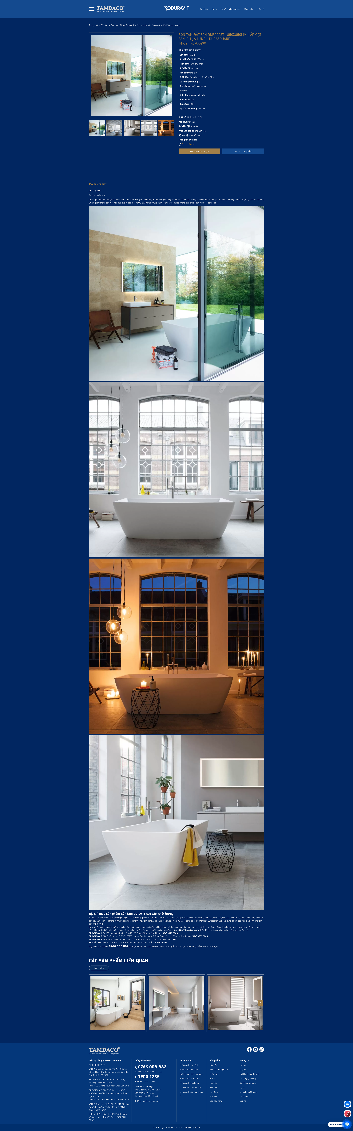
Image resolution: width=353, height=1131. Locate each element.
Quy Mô (243, 1069)
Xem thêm (99, 968)
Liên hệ (261, 9)
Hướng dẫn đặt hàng (189, 1069)
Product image (188, 144)
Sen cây (213, 1083)
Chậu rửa (214, 1074)
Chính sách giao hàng (189, 1083)
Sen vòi (213, 1078)
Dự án (214, 9)
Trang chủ (93, 25)
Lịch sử (243, 1065)
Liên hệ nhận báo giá (199, 151)
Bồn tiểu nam (216, 1101)
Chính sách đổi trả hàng (190, 1087)
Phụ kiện (213, 1096)
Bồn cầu (213, 1065)
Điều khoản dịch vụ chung (191, 1074)
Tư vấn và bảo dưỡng (230, 9)
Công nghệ (248, 9)
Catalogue (244, 1096)
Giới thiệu (204, 9)
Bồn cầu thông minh (219, 1069)
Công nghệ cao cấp (248, 1078)
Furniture (214, 1092)
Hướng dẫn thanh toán (190, 1078)
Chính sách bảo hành (189, 1065)
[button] (260, 1003)
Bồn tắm (104, 25)
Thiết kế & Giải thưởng (249, 1074)
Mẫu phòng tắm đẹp (249, 1092)
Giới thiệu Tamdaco (248, 1083)
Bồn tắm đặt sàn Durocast (122, 25)
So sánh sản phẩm (243, 151)
